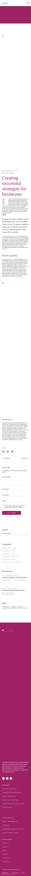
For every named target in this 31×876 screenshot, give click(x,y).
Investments (15, 12)
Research (7, 559)
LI (3, 778)
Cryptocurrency (6, 608)
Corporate (19, 606)
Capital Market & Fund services (13, 804)
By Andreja (8, 171)
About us (5, 843)
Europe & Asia (5, 872)
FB (7, 778)
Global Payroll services (10, 800)
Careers (5, 847)
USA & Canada (15, 872)
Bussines (7, 548)
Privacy (4, 854)
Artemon (8, 869)
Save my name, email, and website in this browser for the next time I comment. (14, 506)
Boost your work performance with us (13, 590)
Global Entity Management (12, 792)
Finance (6, 553)
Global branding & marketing (13, 829)
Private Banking (8, 818)
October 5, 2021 (10, 170)
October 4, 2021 (10, 588)
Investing (5, 825)
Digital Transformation (10, 833)
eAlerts (4, 850)
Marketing (4, 447)
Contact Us (6, 862)
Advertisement (6, 606)
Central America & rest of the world (13, 873)
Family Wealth (7, 807)
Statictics (24, 608)
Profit (19, 608)
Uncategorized (10, 562)
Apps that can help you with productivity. (14, 577)
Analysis (13, 606)
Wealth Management (10, 821)
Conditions (6, 858)
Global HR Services (9, 796)
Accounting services (9, 789)
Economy (6, 550)
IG (10, 778)
